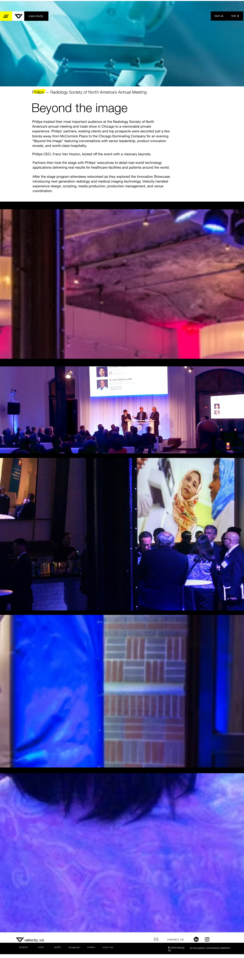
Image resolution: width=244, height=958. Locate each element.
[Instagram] (207, 939)
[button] (12, 16)
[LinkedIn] (196, 939)
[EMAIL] (156, 939)
